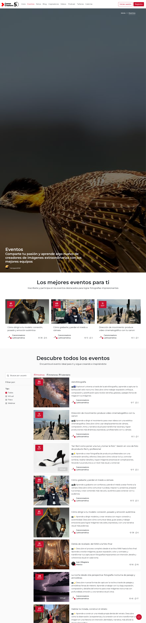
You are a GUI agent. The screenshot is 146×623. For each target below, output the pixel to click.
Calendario (65, 375)
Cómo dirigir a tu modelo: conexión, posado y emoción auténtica (103, 512)
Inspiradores (53, 4)
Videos (63, 4)
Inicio (23, 4)
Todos (10, 393)
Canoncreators (18, 335)
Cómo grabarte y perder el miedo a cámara (92, 480)
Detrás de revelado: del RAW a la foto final (91, 544)
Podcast (71, 4)
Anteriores (53, 375)
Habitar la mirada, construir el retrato (89, 609)
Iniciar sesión (125, 4)
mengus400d (15, 268)
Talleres (80, 4)
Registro (139, 4)
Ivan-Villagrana (82, 562)
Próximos (40, 375)
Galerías (88, 4)
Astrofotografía (78, 382)
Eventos (30, 4)
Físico (10, 400)
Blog (45, 4)
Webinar (11, 403)
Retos (38, 4)
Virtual (11, 396)
